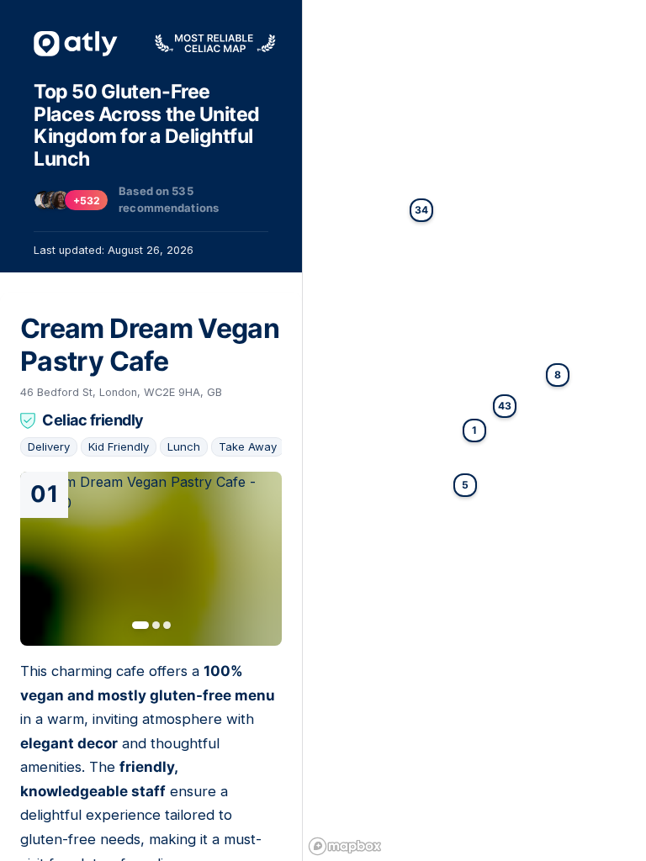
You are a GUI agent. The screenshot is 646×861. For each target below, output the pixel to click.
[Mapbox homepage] (345, 846)
